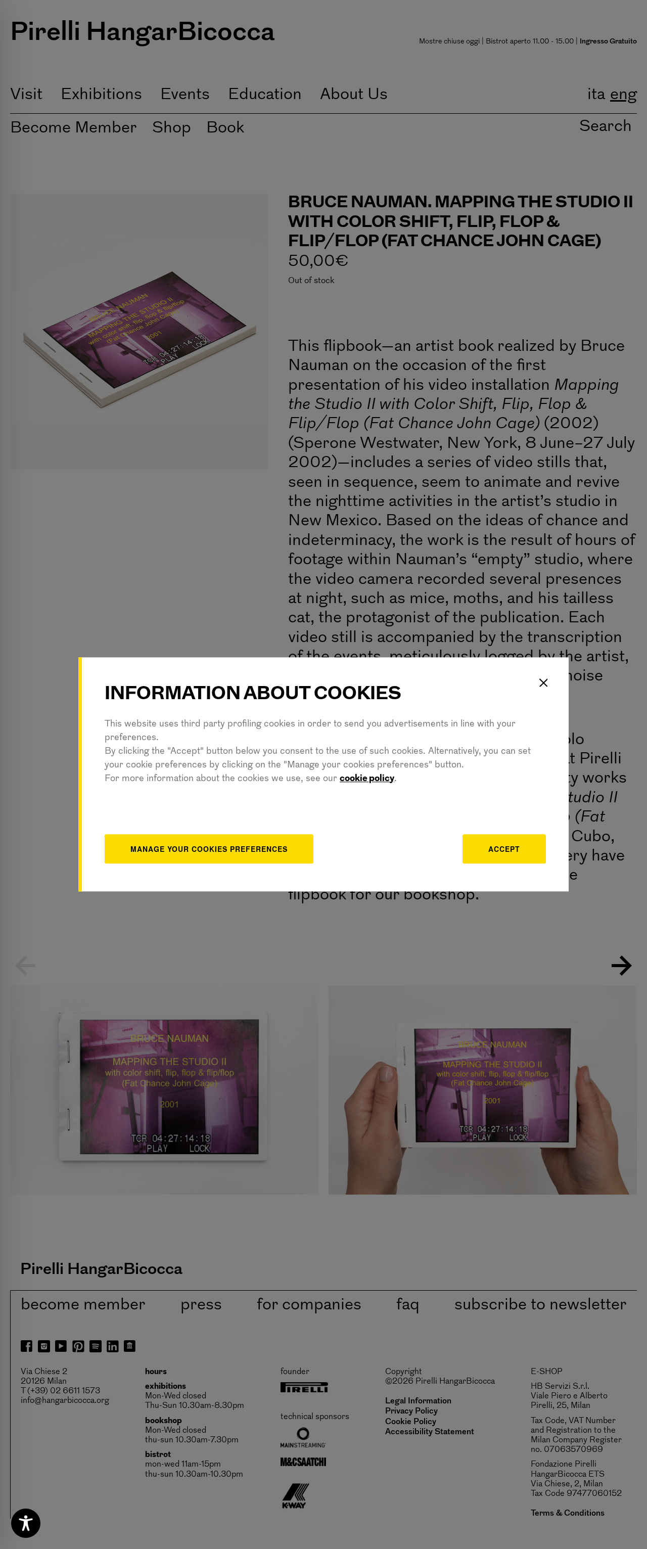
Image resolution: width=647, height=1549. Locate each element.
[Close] (543, 682)
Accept (504, 849)
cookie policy (367, 779)
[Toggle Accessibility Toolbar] (25, 1523)
